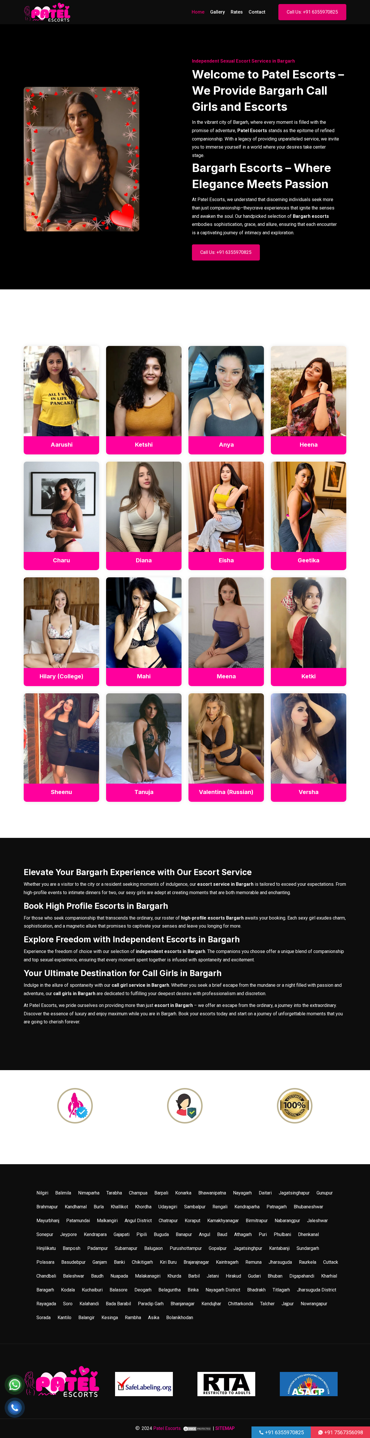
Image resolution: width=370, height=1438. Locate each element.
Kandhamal (76, 1206)
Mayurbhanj (47, 1220)
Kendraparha (247, 1206)
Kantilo (64, 1317)
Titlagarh (281, 1290)
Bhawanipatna (212, 1193)
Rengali (219, 1206)
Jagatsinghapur (294, 1193)
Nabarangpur (287, 1220)
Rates (237, 12)
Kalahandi (89, 1303)
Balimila (63, 1193)
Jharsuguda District (316, 1290)
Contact (257, 12)
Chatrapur (168, 1220)
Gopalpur (218, 1248)
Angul (204, 1234)
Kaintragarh (227, 1262)
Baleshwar (73, 1276)
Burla (99, 1206)
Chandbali (46, 1276)
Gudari (254, 1276)
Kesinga (109, 1317)
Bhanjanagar (183, 1303)
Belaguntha (169, 1290)
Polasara (45, 1262)
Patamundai (78, 1220)
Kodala (68, 1290)
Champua (138, 1193)
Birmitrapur (257, 1220)
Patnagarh (277, 1206)
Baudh (97, 1276)
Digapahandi (301, 1276)
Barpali (161, 1193)
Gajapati (122, 1234)
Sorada (43, 1317)
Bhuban (275, 1276)
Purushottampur (186, 1248)
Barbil (194, 1276)
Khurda (174, 1276)
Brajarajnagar (196, 1262)
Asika (153, 1317)
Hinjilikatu (46, 1248)
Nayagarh (242, 1193)
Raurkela (307, 1262)
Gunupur (325, 1193)
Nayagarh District (223, 1290)
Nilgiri (42, 1193)
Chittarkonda (240, 1303)
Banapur (184, 1234)
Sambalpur (195, 1206)
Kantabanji (279, 1248)
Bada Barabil (118, 1303)
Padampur (97, 1248)
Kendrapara (95, 1234)
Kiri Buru (168, 1262)
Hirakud (233, 1276)
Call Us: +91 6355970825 (312, 12)
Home (198, 12)
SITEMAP (225, 1428)
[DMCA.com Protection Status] (197, 1428)
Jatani (213, 1276)
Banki (119, 1262)
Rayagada (46, 1303)
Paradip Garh (151, 1303)
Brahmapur (47, 1206)
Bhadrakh (256, 1290)
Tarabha (114, 1193)
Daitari (265, 1193)
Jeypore (68, 1234)
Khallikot (119, 1206)
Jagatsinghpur (248, 1248)
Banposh (71, 1248)
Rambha (133, 1317)
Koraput (192, 1220)
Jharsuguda (280, 1262)
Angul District (138, 1220)
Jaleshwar (317, 1220)
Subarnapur (126, 1248)
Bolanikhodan (179, 1317)
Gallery (217, 12)
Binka (193, 1290)
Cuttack (330, 1262)
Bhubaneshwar (308, 1206)
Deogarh (142, 1290)
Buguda (161, 1234)
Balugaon (153, 1248)
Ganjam (99, 1262)
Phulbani (282, 1234)
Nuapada (119, 1276)
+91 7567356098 (343, 1432)
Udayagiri (167, 1206)
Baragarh (45, 1290)
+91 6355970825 (284, 1432)
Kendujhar (211, 1303)
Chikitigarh (142, 1262)
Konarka (183, 1193)
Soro (68, 1303)
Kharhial (329, 1276)
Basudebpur (73, 1262)
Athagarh (243, 1234)
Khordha (143, 1206)
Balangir (86, 1317)
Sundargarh (308, 1248)
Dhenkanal (308, 1234)
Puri (263, 1234)
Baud (222, 1234)
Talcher (267, 1303)
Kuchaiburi (92, 1290)
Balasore (118, 1290)
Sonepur (44, 1234)
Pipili (141, 1234)
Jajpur (288, 1303)
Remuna (253, 1262)
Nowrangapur (314, 1303)
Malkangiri (107, 1220)
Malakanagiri (147, 1276)
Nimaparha (88, 1193)
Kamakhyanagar (223, 1220)
